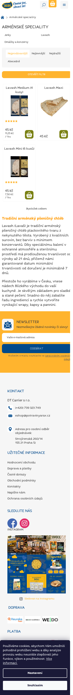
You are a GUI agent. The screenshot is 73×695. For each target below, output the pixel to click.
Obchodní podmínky (21, 480)
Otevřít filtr (36, 74)
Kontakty (14, 486)
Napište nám (16, 492)
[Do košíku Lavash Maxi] (63, 134)
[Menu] (64, 5)
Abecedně (14, 61)
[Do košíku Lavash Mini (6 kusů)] (29, 195)
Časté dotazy (16, 474)
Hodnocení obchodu (21, 462)
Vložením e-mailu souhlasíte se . (39, 357)
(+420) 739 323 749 (28, 408)
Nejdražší (55, 53)
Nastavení (35, 673)
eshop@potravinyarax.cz (32, 415)
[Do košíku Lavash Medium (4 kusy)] (29, 134)
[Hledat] (44, 5)
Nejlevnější (38, 53)
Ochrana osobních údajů (25, 498)
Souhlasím (35, 685)
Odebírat (36, 348)
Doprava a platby (19, 468)
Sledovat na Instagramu (40, 599)
